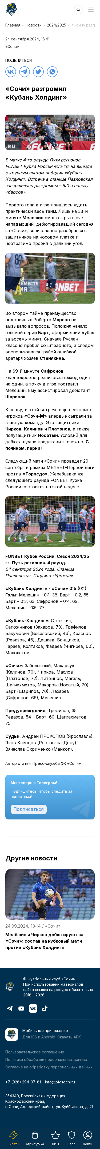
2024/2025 (56, 25)
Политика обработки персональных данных (46, 1059)
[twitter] (38, 71)
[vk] (10, 71)
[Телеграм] (24, 71)
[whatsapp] (52, 71)
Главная (12, 25)
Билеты (13, 1144)
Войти (87, 1144)
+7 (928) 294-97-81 (23, 1082)
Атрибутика (35, 1144)
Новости (34, 25)
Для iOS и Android (38, 1037)
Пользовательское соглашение (34, 1052)
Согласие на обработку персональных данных (49, 1067)
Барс (71, 1144)
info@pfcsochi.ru (60, 1082)
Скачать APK (69, 1037)
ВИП (55, 1144)
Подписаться (29, 809)
